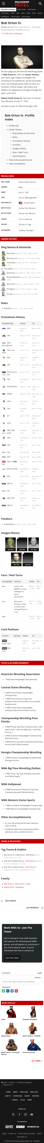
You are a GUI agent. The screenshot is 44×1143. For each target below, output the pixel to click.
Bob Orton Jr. (31, 861)
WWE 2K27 (34, 1092)
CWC (8, 445)
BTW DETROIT (12, 386)
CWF (8, 335)
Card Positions (19, 156)
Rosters (35, 1096)
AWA (9, 401)
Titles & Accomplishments (20, 160)
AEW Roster (32, 9)
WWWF (9, 394)
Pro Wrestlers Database (12, 33)
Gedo (3, 1019)
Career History (15, 129)
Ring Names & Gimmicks (24, 133)
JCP (8, 416)
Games (27, 1096)
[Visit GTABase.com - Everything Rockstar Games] (20, 1127)
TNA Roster (5, 13)
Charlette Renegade (30, 1019)
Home (8, 1092)
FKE (8, 452)
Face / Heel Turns (20, 152)
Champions (5, 17)
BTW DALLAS (12, 372)
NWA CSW (10, 430)
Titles (22, 1100)
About (4, 1134)
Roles (15, 137)
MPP (8, 457)
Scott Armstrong (29, 1052)
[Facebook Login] (7, 991)
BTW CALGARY (12, 469)
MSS (8, 357)
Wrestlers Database (8, 9)
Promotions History (21, 141)
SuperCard (17, 1096)
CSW (8, 350)
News (15, 1092)
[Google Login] (16, 991)
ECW (33, 13)
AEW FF (8, 1096)
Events (15, 1100)
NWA (9, 328)
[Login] (3, 991)
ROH (23, 13)
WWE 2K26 (24, 1092)
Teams (39, 13)
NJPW (13, 13)
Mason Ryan (5, 1036)
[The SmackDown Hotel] (22, 3)
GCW (9, 423)
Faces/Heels (26, 17)
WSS (8, 476)
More (29, 1100)
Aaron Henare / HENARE (31, 1036)
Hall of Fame (15, 17)
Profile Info (14, 125)
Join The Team (12, 958)
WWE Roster (21, 9)
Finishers (17, 144)
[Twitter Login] (12, 991)
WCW (28, 13)
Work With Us (22, 1137)
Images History (19, 148)
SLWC (9, 433)
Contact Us (12, 1134)
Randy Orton (9, 887)
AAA (18, 13)
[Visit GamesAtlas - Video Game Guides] (33, 1127)
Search (39, 1134)
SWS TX (9, 461)
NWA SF (10, 483)
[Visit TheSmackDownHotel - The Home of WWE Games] (9, 1127)
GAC (8, 375)
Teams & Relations (17, 163)
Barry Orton (20, 884)
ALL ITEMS (36, 1061)
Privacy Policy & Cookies (26, 1134)
